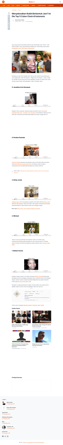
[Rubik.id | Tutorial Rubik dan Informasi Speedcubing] (31, 2)
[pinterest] (9, 26)
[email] (9, 29)
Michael (19, 239)
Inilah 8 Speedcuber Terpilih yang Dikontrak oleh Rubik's (20, 325)
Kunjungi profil (11, 403)
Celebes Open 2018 (17, 202)
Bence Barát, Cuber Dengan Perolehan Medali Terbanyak (41, 325)
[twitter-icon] (5, 436)
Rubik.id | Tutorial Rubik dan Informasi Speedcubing (33, 442)
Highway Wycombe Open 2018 (23, 281)
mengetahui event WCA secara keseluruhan (23, 48)
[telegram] (9, 24)
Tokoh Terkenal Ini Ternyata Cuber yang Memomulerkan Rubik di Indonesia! (20, 345)
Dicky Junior (47, 202)
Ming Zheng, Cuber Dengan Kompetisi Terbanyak (28, 208)
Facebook (34, 305)
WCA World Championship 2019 (23, 164)
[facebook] (9, 16)
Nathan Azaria (38, 276)
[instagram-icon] (7, 436)
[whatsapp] (9, 21)
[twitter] (9, 18)
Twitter (42, 305)
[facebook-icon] (3, 436)
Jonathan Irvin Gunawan (29, 112)
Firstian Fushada (16, 162)
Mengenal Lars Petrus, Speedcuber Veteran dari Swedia (40, 344)
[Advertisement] (31, 32)
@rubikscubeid (28, 305)
